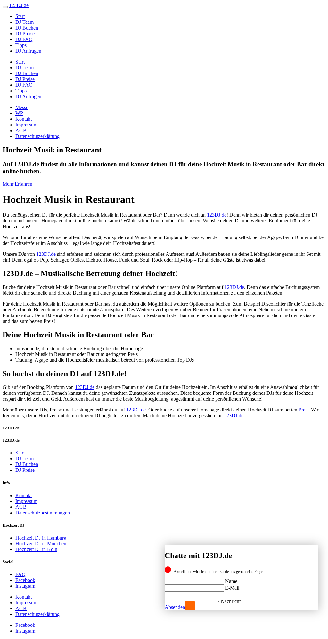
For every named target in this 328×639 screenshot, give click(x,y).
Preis (303, 409)
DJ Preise (25, 33)
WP (19, 113)
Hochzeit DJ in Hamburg (40, 537)
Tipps (21, 45)
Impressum (26, 124)
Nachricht (231, 601)
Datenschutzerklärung (37, 136)
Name (231, 581)
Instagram (25, 586)
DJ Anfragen (28, 51)
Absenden (175, 607)
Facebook (25, 580)
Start (20, 16)
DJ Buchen (26, 27)
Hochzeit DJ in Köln (36, 549)
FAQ (20, 574)
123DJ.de (216, 215)
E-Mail (232, 588)
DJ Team (24, 22)
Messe (21, 107)
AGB (21, 130)
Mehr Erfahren (17, 183)
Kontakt (23, 119)
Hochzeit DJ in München (40, 543)
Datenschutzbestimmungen (42, 512)
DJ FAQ (24, 39)
